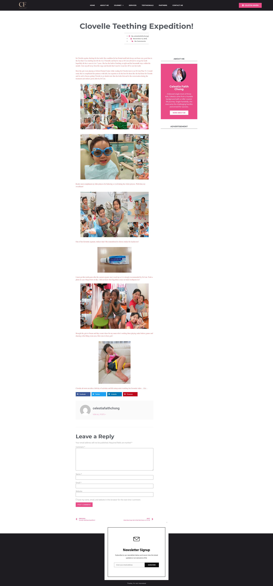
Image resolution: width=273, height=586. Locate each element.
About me (104, 5)
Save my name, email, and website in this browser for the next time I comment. (109, 500)
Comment (80, 447)
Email (78, 482)
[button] (83, 394)
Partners (163, 5)
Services (132, 5)
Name (79, 474)
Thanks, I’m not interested (136, 583)
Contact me (177, 5)
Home (92, 5)
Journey (117, 5)
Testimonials (147, 5)
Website (79, 491)
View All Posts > (99, 414)
